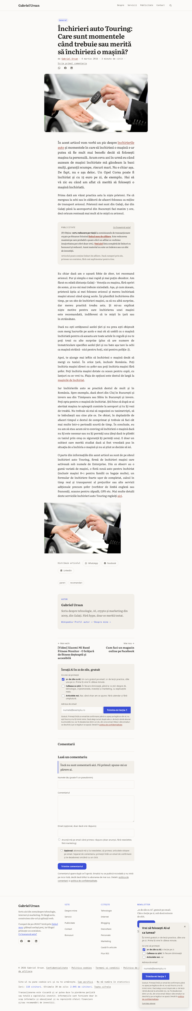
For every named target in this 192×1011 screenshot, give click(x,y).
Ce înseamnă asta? (122, 227)
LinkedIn (68, 570)
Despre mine (71, 910)
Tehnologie (106, 910)
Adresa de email (69, 704)
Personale (105, 935)
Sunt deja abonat (148, 1003)
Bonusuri (69, 935)
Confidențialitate (57, 968)
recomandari (76, 582)
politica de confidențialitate (110, 724)
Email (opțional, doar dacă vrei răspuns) (77, 826)
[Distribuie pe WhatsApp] (59, 68)
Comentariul (64, 792)
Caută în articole (109, 947)
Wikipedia (67, 622)
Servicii (132, 5)
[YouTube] (29, 941)
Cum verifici (85, 982)
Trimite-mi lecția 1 (117, 710)
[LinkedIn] (36, 941)
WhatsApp (93, 563)
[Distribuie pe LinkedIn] (71, 68)
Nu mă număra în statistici (113, 982)
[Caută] (170, 5)
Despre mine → (102, 622)
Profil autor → (83, 622)
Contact (160, 5)
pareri (62, 582)
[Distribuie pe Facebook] (65, 68)
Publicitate (146, 5)
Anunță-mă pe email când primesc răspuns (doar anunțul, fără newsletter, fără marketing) (97, 841)
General (63, 20)
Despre (120, 5)
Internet (105, 916)
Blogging (105, 922)
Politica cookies (82, 968)
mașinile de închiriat (71, 380)
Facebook (111, 563)
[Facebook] (21, 941)
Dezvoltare (106, 928)
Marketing (106, 941)
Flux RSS (105, 953)
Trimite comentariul (72, 866)
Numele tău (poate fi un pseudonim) (75, 777)
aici (120, 496)
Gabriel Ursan (28, 5)
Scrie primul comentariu (72, 63)
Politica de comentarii (137, 968)
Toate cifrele (102, 987)
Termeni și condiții (108, 968)
